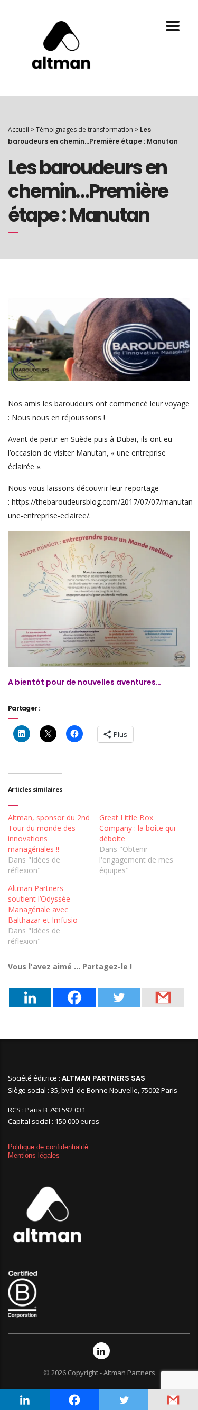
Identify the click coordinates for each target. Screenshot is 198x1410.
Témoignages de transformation (84, 129)
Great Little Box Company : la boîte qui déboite (137, 828)
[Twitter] (119, 989)
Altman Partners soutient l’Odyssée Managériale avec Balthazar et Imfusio (43, 904)
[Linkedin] (30, 989)
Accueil (18, 129)
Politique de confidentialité (48, 1147)
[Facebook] (74, 989)
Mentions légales (34, 1155)
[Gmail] (163, 989)
